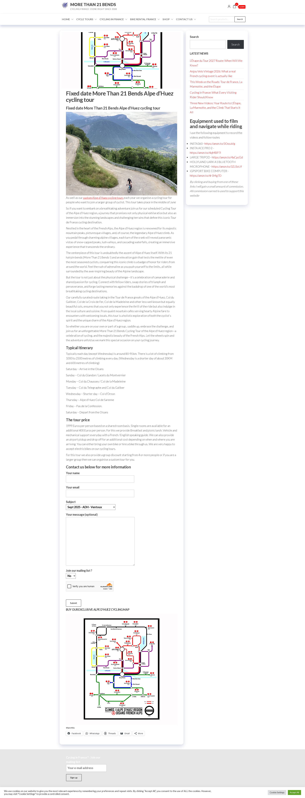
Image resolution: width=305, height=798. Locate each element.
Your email (72, 487)
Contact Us (184, 19)
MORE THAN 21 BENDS (93, 4)
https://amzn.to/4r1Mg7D (205, 175)
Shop (166, 19)
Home (66, 19)
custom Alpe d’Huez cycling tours (103, 197)
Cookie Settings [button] (277, 792)
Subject (71, 502)
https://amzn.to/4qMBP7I (205, 152)
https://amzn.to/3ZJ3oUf (227, 166)
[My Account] (229, 6)
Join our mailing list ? (79, 570)
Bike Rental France (143, 19)
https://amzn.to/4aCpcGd (227, 157)
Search (240, 19)
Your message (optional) (82, 514)
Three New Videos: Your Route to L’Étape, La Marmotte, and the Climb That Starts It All (215, 107)
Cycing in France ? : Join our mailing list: (83, 760)
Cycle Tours (84, 19)
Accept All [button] (294, 792)
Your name (73, 473)
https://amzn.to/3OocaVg (219, 143)
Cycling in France (112, 19)
